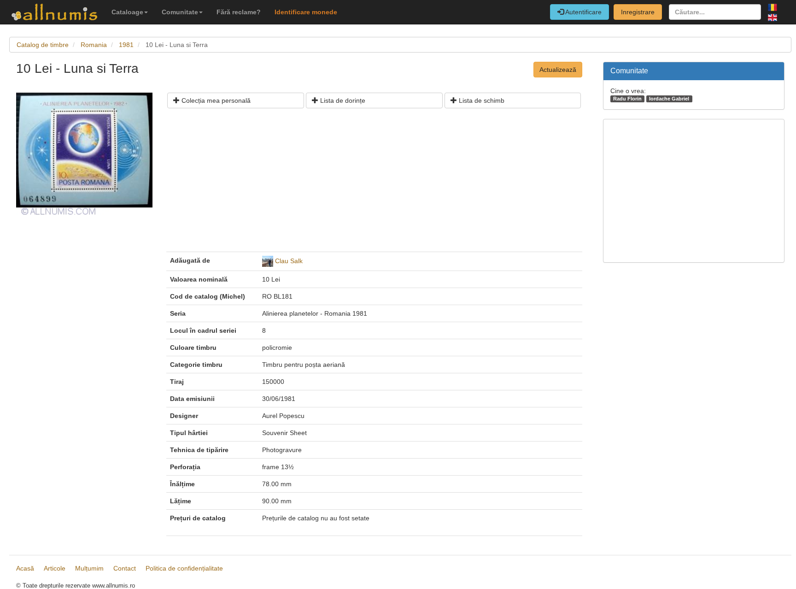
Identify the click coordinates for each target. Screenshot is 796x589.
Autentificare (583, 12)
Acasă (25, 568)
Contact (124, 568)
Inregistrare (638, 12)
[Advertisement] (374, 183)
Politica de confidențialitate (184, 568)
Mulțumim (89, 568)
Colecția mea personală (215, 100)
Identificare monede (306, 12)
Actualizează (557, 69)
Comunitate (180, 12)
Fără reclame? (239, 12)
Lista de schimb (480, 100)
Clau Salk (289, 261)
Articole (54, 568)
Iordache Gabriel (669, 98)
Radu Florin (627, 98)
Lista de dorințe (341, 100)
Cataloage (127, 12)
